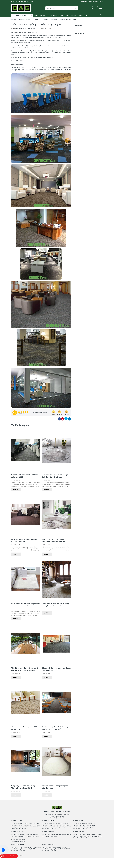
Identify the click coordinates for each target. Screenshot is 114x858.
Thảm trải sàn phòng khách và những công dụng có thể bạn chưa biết (55, 540)
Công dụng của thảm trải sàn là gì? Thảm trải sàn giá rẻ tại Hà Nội (23, 787)
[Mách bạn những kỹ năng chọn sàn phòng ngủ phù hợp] (25, 515)
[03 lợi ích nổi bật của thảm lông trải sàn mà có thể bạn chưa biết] (25, 579)
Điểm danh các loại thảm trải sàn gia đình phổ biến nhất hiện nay (55, 476)
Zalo (3, 850)
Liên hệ (101, 1)
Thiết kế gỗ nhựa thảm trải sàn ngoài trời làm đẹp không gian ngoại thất (24, 669)
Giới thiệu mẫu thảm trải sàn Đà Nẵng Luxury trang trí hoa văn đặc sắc (55, 605)
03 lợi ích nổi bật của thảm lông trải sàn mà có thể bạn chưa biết (25, 605)
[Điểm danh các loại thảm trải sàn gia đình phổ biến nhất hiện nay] (56, 450)
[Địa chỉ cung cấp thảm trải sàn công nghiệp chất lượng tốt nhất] (56, 702)
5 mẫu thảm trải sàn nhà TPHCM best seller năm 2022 (24, 476)
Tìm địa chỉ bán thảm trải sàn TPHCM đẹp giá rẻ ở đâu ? (24, 728)
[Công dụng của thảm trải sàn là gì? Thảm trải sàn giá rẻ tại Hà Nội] (25, 761)
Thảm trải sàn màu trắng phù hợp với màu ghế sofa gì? (55, 787)
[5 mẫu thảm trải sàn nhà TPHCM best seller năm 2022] (25, 450)
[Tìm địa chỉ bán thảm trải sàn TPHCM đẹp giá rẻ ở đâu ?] (25, 702)
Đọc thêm (15, 489)
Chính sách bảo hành (93, 1)
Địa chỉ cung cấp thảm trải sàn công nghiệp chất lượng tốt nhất (55, 728)
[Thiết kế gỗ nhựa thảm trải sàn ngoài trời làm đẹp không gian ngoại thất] (25, 644)
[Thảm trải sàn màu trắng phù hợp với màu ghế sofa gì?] (56, 761)
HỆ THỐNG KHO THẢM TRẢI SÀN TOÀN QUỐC (27, 28)
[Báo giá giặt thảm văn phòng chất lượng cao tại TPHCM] (56, 644)
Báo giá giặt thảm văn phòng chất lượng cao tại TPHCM (56, 669)
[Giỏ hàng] (101, 15)
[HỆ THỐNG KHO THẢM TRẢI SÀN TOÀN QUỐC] (21, 8)
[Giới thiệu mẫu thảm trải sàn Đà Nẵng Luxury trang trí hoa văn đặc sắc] (56, 579)
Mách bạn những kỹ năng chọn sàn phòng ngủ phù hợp (24, 540)
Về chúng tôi (84, 1)
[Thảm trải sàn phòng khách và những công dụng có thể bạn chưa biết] (56, 515)
